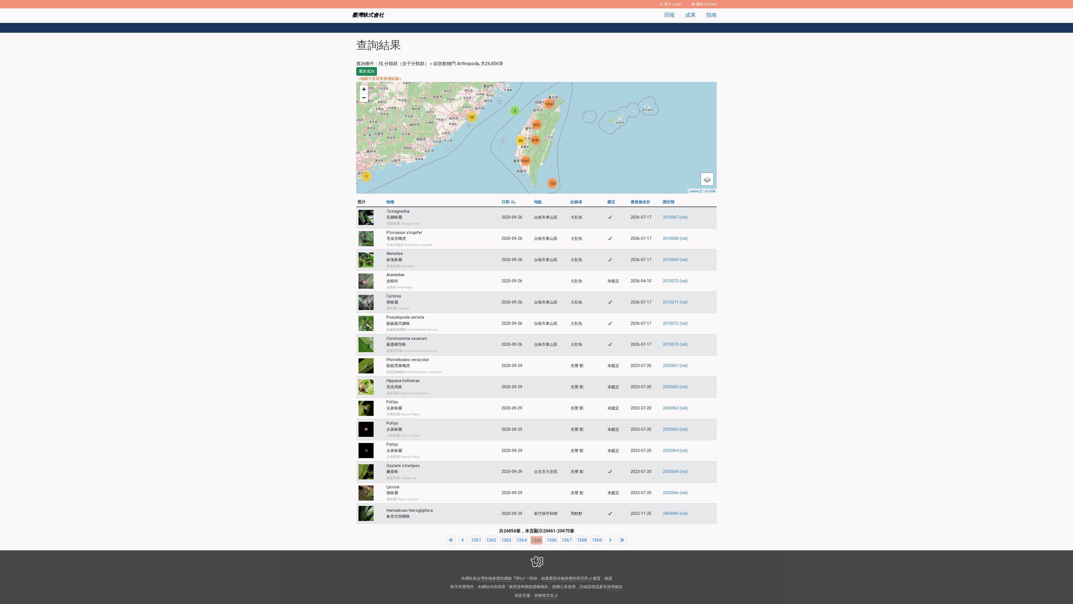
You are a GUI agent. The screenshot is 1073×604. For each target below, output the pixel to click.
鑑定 (611, 202)
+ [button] (364, 89)
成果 (690, 15)
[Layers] (707, 179)
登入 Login (673, 4)
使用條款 (615, 586)
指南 (711, 15)
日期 (509, 202)
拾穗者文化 (544, 595)
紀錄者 (576, 202)
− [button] (364, 97)
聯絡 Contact (706, 4)
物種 (390, 202)
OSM (711, 191)
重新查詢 (366, 71)
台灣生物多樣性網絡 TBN (499, 578)
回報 (669, 15)
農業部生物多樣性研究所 (566, 578)
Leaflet (693, 191)
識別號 (669, 202)
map (535, 137)
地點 (538, 202)
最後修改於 (640, 202)
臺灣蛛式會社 (368, 15)
